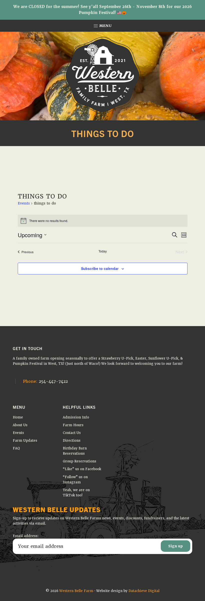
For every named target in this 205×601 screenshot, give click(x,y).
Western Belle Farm (76, 591)
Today (102, 251)
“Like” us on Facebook (82, 469)
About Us (20, 425)
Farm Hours (73, 425)
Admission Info (76, 417)
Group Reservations (79, 461)
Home (18, 417)
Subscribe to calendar (99, 268)
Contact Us (72, 433)
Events (24, 203)
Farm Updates (25, 440)
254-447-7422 (45, 381)
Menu (105, 25)
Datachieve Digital (144, 591)
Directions (71, 440)
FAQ (16, 448)
